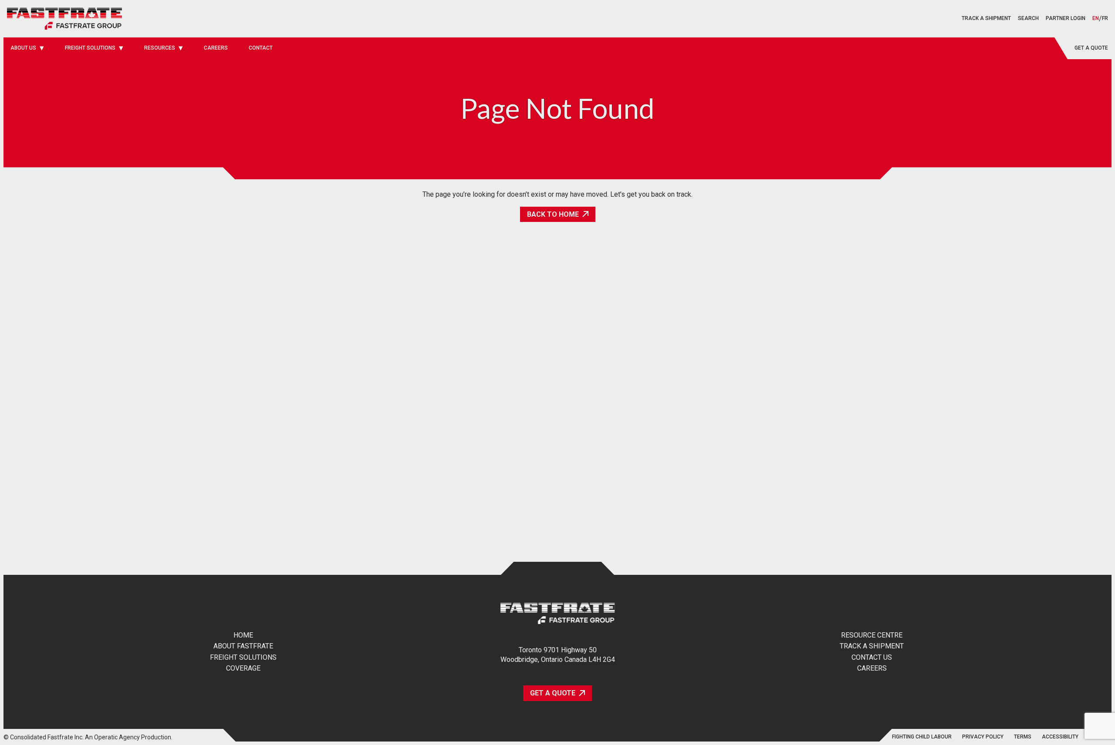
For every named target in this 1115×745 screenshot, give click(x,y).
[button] (1028, 18)
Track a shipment (986, 18)
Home (243, 635)
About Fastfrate (243, 646)
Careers (872, 668)
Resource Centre (871, 635)
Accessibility (1060, 737)
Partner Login (1065, 18)
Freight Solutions (243, 657)
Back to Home (553, 214)
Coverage (243, 668)
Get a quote (1091, 48)
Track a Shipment (872, 646)
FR (1105, 18)
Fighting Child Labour (922, 737)
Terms (1022, 737)
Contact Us (871, 657)
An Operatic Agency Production (128, 737)
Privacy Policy (983, 737)
